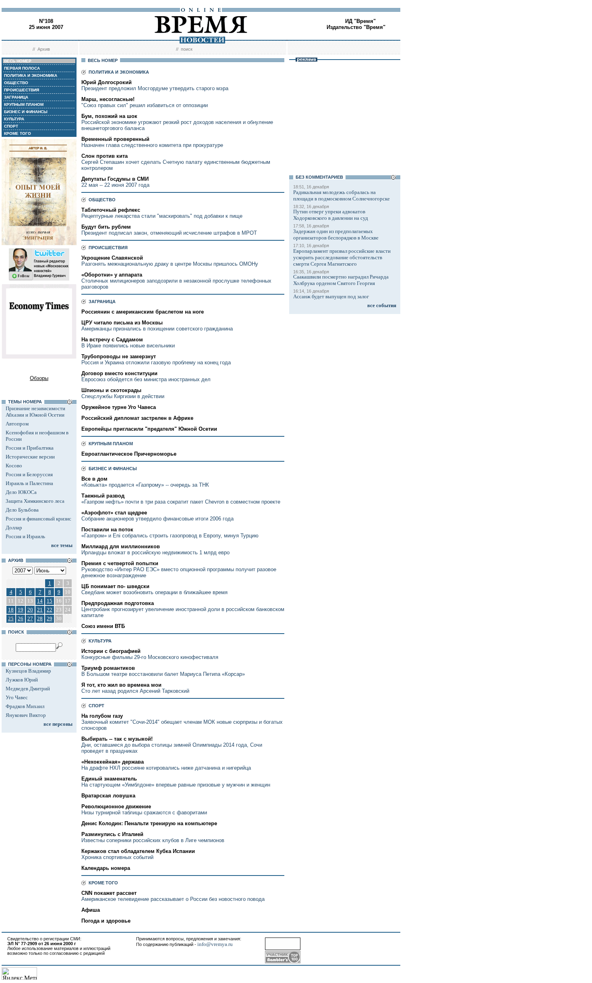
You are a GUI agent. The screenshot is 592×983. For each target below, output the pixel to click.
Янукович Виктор (26, 715)
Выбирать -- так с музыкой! (117, 739)
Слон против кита (104, 156)
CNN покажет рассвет (109, 893)
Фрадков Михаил (25, 706)
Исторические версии (30, 457)
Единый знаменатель (109, 779)
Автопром (17, 424)
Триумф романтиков (108, 668)
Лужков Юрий (22, 680)
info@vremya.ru (215, 944)
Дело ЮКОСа (21, 492)
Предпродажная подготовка (117, 603)
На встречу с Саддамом (112, 340)
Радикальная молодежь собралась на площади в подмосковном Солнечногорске (341, 195)
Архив (43, 49)
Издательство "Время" (356, 27)
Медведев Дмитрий (28, 689)
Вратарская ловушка (108, 796)
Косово (14, 466)
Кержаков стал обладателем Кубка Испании (138, 851)
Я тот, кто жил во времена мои (121, 685)
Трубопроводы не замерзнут (118, 356)
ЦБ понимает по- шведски (115, 586)
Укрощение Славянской (112, 258)
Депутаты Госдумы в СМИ (115, 179)
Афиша (90, 910)
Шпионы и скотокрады (111, 390)
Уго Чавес (17, 697)
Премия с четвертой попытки (119, 563)
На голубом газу (102, 716)
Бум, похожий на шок (109, 116)
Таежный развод (102, 496)
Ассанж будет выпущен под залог (331, 296)
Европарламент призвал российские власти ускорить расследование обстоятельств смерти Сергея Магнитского (342, 257)
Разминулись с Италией (112, 834)
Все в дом (94, 479)
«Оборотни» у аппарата (111, 275)
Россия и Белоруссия (29, 474)
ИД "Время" (360, 21)
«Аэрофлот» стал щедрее (114, 513)
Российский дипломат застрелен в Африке (137, 418)
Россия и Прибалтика (30, 448)
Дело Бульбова (22, 510)
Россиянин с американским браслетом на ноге (142, 312)
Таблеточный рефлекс (110, 210)
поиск (187, 49)
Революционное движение (116, 806)
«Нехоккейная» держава (112, 762)
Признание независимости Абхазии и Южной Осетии (35, 411)
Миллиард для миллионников (120, 546)
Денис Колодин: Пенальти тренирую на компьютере (149, 823)
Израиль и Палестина (29, 483)
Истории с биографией (111, 651)
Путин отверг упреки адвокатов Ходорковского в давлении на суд (330, 215)
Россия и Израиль (25, 536)
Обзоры (39, 378)
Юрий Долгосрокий (106, 82)
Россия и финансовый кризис (38, 519)
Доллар (14, 528)
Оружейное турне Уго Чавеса (118, 407)
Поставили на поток (107, 530)
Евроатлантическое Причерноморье (128, 454)
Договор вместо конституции (119, 373)
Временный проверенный (115, 139)
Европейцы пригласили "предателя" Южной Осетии (149, 429)
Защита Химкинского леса (35, 501)
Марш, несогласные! (108, 99)
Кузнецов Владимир (28, 671)
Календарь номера (105, 868)
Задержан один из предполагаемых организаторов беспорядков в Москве (336, 234)
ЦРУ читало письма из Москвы (122, 323)
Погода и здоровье (105, 921)
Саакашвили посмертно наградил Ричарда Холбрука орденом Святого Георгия (341, 280)
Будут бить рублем (106, 227)
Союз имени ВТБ (103, 626)
